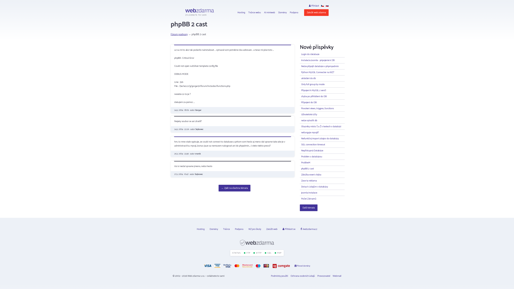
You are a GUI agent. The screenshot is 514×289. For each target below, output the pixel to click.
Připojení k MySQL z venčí (313, 90)
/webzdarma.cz (309, 229)
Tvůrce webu (254, 13)
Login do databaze (310, 54)
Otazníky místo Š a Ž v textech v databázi (321, 127)
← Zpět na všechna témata (234, 188)
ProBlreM (305, 163)
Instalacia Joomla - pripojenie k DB (318, 60)
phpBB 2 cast (307, 169)
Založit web (271, 229)
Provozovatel (323, 276)
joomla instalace (309, 193)
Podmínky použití (279, 276)
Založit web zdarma (316, 13)
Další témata (309, 208)
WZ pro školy (254, 229)
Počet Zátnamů (308, 199)
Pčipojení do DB (309, 102)
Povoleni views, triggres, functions (317, 109)
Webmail (337, 276)
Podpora (294, 13)
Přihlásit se (289, 229)
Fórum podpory (179, 34)
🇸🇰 (327, 6)
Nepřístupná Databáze (312, 151)
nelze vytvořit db (309, 121)
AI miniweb (269, 13)
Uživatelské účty (309, 115)
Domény (282, 13)
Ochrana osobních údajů (303, 276)
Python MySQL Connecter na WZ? (317, 72)
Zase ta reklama (309, 181)
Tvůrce (226, 229)
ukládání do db (308, 78)
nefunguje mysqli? (310, 133)
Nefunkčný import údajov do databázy (320, 139)
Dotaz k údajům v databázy (314, 187)
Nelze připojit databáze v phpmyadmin (320, 66)
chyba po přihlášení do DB (314, 96)
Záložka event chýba (311, 175)
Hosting (241, 13)
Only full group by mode (313, 84)
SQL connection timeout (313, 145)
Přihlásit (315, 6)
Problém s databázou (311, 157)
